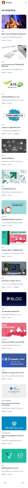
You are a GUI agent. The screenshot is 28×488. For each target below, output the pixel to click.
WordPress (7, 433)
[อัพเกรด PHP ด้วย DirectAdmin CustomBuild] (14, 391)
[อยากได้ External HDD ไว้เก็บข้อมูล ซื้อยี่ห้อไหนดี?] (14, 52)
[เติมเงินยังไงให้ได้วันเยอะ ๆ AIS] (14, 84)
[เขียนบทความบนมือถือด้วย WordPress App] (14, 423)
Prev (5, 482)
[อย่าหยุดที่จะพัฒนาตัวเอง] (14, 176)
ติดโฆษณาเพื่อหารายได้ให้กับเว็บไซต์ (12, 250)
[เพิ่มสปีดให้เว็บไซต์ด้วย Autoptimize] (14, 207)
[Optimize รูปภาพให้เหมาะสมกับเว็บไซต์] (14, 330)
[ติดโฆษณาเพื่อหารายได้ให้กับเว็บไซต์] (14, 238)
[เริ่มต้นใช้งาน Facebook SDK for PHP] (14, 360)
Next (22, 482)
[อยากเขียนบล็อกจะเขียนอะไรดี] (14, 299)
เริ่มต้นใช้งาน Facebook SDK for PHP (13, 372)
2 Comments (16, 287)
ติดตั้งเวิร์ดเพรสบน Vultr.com (10, 468)
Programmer (8, 400)
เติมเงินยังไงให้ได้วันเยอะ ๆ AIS (10, 97)
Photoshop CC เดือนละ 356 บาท (11, 280)
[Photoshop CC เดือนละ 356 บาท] (14, 268)
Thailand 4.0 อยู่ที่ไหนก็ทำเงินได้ (11, 127)
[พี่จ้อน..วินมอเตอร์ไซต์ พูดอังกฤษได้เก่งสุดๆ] (14, 22)
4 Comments (16, 133)
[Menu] (25, 2)
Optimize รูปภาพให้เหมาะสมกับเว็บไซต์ (13, 342)
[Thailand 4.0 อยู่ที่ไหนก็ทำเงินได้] (14, 115)
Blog (3, 31)
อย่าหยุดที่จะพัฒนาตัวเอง (9, 189)
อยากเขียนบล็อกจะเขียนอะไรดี (10, 311)
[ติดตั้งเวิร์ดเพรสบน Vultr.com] (14, 456)
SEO (5, 216)
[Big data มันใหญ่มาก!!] (14, 146)
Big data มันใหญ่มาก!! (8, 158)
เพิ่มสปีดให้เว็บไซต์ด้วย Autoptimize (12, 219)
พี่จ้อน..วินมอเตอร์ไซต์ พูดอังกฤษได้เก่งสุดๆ (14, 34)
